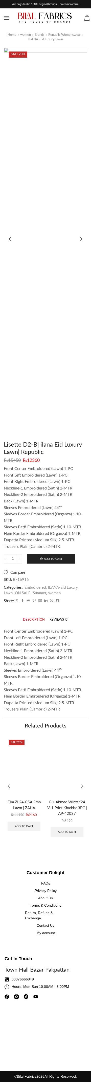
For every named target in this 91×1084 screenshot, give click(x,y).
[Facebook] (23, 601)
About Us (45, 898)
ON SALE (23, 593)
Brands (39, 35)
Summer (39, 593)
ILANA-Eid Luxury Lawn (45, 39)
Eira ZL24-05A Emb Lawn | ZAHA (24, 805)
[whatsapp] (52, 601)
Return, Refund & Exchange (39, 915)
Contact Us (45, 925)
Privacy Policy (46, 891)
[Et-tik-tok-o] (26, 996)
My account (45, 933)
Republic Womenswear (64, 35)
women (25, 35)
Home (12, 35)
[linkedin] (46, 601)
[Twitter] (17, 601)
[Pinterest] (34, 601)
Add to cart (53, 558)
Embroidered (35, 587)
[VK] (28, 601)
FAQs (45, 883)
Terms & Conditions (45, 905)
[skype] (57, 601)
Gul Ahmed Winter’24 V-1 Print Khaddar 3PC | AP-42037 (67, 807)
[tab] (33, 619)
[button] (6, 17)
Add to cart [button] (24, 826)
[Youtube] (35, 996)
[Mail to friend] (40, 601)
